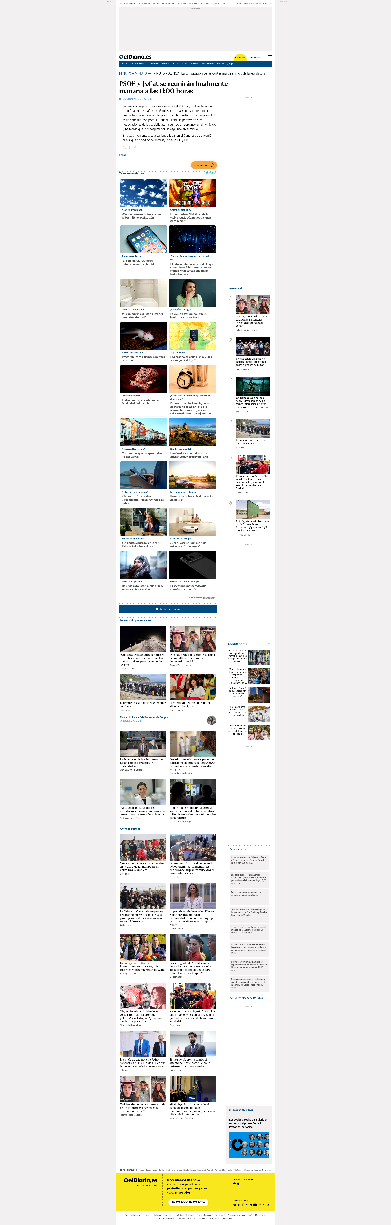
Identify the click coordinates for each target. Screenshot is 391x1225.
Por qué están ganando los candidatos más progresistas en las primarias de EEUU (251, 361)
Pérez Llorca (209, 3)
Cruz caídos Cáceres (241, 3)
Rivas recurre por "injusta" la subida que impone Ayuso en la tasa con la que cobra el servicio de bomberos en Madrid (251, 482)
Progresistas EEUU (226, 3)
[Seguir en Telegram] (246, 1204)
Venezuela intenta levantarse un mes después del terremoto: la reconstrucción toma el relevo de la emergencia (237, 676)
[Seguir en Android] (234, 1183)
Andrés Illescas (176, 877)
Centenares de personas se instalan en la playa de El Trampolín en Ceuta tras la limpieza (142, 866)
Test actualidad (220, 1170)
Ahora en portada (130, 828)
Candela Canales (127, 668)
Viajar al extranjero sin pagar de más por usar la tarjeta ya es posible (237, 729)
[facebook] (130, 147)
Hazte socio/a (240, 58)
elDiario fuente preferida (173, 1170)
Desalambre (208, 63)
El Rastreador (176, 977)
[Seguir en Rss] (268, 1204)
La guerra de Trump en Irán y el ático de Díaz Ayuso (190, 704)
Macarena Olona (182, 3)
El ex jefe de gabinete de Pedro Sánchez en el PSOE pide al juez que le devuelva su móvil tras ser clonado (143, 1063)
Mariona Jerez (242, 411)
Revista (191, 1219)
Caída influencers (255, 3)
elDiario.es (124, 873)
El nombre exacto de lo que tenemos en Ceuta (143, 704)
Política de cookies (166, 1219)
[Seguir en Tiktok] (260, 1204)
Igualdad (195, 63)
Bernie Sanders (242, 369)
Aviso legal (220, 1215)
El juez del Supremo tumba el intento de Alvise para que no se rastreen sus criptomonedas (190, 1063)
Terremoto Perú (267, 3)
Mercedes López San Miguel (182, 1118)
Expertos (257, 1170)
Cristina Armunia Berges (131, 769)
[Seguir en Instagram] (250, 1204)
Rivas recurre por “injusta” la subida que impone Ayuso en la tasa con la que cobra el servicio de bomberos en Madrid (192, 1016)
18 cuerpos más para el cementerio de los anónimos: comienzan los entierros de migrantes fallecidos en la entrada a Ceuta (192, 868)
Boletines (202, 1219)
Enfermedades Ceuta (168, 3)
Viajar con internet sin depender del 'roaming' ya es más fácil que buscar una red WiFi (237, 655)
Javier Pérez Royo (178, 710)
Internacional (138, 63)
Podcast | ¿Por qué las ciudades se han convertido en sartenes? (237, 692)
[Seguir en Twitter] (239, 1204)
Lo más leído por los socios (135, 620)
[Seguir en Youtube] (255, 1204)
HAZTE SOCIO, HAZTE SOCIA (188, 1202)
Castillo (161, 1170)
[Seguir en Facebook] (243, 1204)
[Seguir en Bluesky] (234, 1204)
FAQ (250, 1215)
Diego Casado (176, 1025)
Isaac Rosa (125, 710)
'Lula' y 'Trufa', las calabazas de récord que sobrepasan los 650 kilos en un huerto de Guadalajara (248, 930)
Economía (153, 63)
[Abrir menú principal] (270, 56)
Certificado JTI (214, 1219)
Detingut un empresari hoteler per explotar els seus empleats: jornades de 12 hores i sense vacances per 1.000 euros (249, 966)
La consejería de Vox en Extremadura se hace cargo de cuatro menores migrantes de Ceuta (142, 966)
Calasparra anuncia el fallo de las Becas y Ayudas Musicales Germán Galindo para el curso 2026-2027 (248, 860)
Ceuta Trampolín (153, 3)
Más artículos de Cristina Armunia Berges (144, 717)
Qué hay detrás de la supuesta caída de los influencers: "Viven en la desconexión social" (252, 321)
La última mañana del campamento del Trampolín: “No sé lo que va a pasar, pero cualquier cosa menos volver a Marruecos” (142, 916)
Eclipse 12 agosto (151, 1170)
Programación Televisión (205, 1170)
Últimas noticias (238, 849)
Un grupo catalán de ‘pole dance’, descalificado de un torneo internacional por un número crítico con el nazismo (252, 402)
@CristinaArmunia (132, 721)
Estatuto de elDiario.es (241, 1109)
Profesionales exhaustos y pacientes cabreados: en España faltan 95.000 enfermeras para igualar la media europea (192, 764)
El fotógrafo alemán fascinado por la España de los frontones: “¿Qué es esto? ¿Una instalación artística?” (252, 526)
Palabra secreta (248, 1170)
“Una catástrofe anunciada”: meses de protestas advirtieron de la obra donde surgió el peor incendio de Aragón (142, 660)
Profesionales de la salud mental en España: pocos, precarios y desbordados (142, 762)
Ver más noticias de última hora (246, 998)
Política (125, 63)
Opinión (165, 63)
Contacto (181, 1219)
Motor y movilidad (268, 1170)
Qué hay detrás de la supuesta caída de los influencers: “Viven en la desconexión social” (192, 658)
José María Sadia (243, 535)
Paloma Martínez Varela (180, 665)
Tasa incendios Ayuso (196, 3)
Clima (185, 63)
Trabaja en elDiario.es (162, 1215)
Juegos (230, 63)
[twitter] (125, 147)
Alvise (217, 3)
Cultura (175, 63)
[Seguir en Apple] (238, 1183)
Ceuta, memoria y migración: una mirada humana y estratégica (246, 893)
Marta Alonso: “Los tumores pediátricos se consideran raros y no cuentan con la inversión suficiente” (142, 811)
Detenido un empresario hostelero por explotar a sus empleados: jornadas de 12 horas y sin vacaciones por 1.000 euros (248, 983)
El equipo (147, 1215)
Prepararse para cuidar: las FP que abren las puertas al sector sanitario (237, 711)
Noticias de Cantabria (234, 1170)
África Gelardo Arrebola (130, 1025)
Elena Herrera (176, 1070)
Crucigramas (140, 1170)
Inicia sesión (255, 58)
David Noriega (176, 928)
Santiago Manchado (129, 973)
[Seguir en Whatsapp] (264, 1204)
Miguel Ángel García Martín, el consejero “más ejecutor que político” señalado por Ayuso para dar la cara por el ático (141, 1016)
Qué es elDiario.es (132, 1215)
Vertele (220, 63)
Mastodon (227, 1219)
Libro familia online (189, 1170)
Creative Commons (204, 1215)
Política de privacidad (236, 1215)
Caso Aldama (142, 3)
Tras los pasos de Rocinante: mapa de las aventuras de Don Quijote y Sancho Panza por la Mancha (249, 912)
